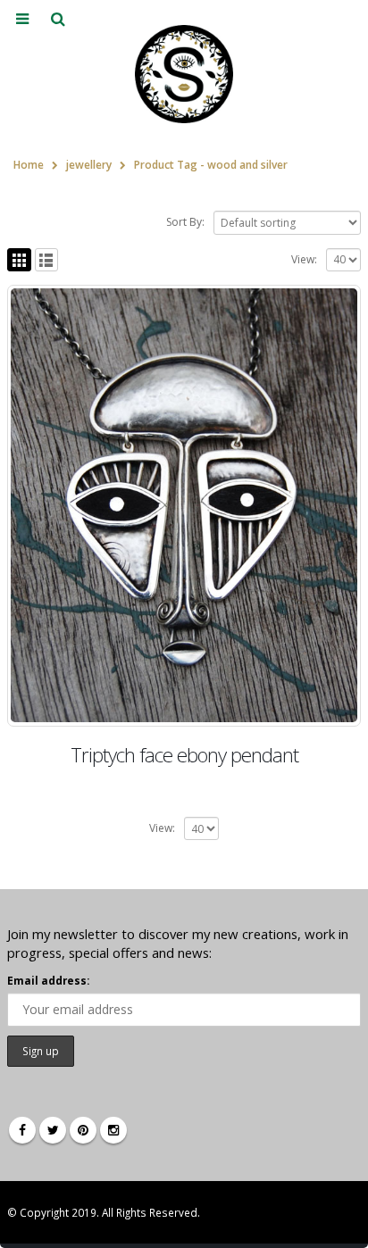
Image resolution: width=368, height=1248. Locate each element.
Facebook (22, 1130)
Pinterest (83, 1130)
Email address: (48, 980)
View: (304, 259)
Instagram (113, 1130)
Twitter (52, 1130)
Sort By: (185, 221)
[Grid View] (19, 260)
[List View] (47, 260)
